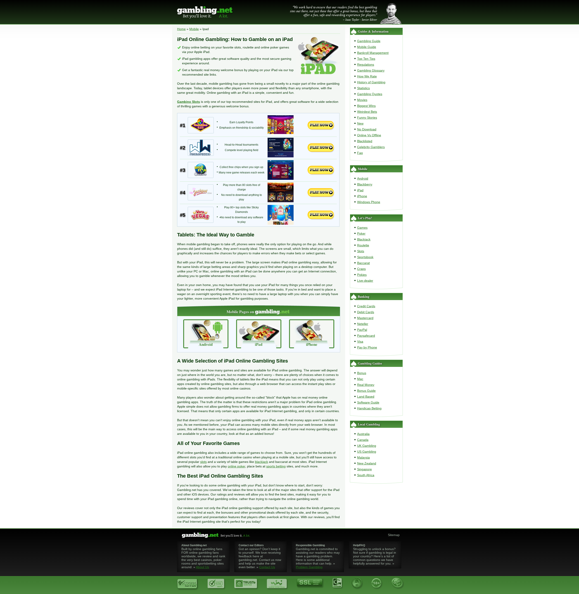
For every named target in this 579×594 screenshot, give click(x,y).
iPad (360, 190)
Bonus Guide (366, 390)
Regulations (365, 64)
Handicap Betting (369, 408)
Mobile (194, 29)
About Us (202, 567)
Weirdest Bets (367, 111)
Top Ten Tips (366, 58)
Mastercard (365, 318)
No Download (366, 129)
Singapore (364, 469)
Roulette (363, 245)
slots (203, 462)
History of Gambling (371, 82)
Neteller (362, 324)
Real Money (365, 385)
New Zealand (366, 463)
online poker (236, 466)
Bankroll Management (373, 53)
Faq (360, 153)
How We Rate (367, 76)
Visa (360, 341)
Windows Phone (368, 202)
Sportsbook (365, 257)
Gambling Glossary (370, 70)
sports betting (276, 466)
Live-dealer (365, 280)
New (360, 123)
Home (181, 29)
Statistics (363, 88)
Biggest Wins (366, 106)
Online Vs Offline (369, 135)
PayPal (362, 330)
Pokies (362, 275)
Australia (363, 434)
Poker (361, 233)
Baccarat (363, 263)
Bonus (361, 373)
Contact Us (267, 567)
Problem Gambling (309, 567)
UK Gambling (366, 445)
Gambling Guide (368, 41)
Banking (363, 296)
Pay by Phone (367, 347)
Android (362, 178)
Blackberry (364, 184)
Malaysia (363, 457)
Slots (360, 251)
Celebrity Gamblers (371, 147)
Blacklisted (364, 141)
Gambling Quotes (369, 94)
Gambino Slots (188, 101)
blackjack (261, 462)
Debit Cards (365, 312)
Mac (360, 379)
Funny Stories (367, 117)
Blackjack (363, 239)
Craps (361, 269)
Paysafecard (366, 335)
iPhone (362, 196)
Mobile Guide (366, 47)
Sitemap (394, 535)
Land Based (365, 396)
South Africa (365, 475)
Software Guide (368, 402)
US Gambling (366, 451)
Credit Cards (366, 306)
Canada (362, 440)
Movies (362, 100)
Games (362, 227)
